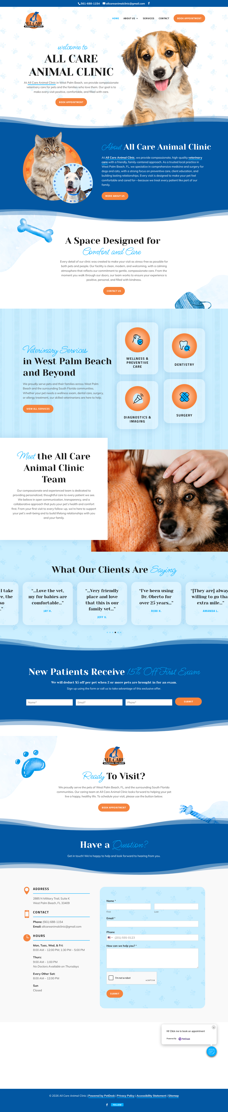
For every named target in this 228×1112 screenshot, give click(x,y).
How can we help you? (121, 945)
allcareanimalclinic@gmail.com (61, 926)
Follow (117, 1104)
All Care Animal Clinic (42, 82)
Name (111, 901)
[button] (212, 1051)
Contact (164, 18)
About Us (129, 18)
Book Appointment (189, 18)
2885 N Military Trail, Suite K (51, 898)
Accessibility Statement (151, 1095)
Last (156, 911)
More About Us (115, 196)
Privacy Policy (126, 1095)
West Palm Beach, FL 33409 (51, 903)
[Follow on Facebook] (107, 1104)
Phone (110, 932)
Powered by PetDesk (101, 1095)
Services (148, 18)
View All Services (38, 408)
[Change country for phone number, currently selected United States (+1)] (109, 937)
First (108, 911)
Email (110, 918)
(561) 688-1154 (53, 922)
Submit (188, 701)
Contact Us (114, 291)
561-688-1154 (90, 3)
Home (115, 18)
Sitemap (173, 1095)
